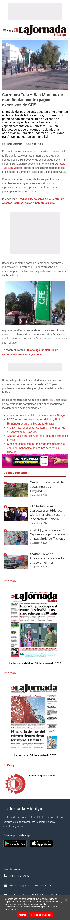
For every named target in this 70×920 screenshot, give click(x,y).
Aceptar (22, 915)
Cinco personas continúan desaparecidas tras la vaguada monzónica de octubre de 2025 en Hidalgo (36, 448)
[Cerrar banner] (66, 900)
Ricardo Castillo (14, 144)
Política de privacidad (41, 915)
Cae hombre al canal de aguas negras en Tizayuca (37, 415)
